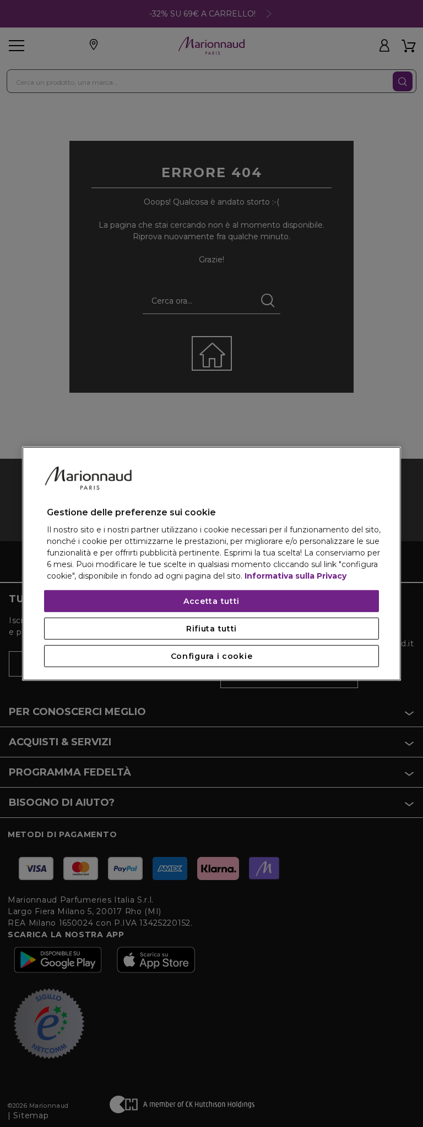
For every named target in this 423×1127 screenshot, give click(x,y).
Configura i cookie (212, 656)
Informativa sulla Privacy (295, 576)
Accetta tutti (211, 601)
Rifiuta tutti (211, 629)
